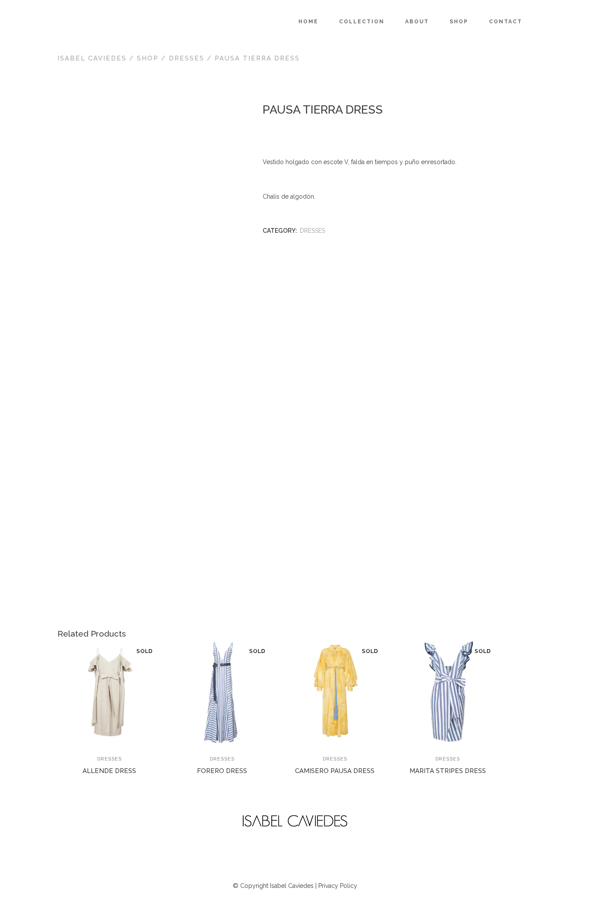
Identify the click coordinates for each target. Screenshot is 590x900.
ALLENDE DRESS (109, 771)
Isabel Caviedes (92, 58)
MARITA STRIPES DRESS (447, 771)
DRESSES (186, 58)
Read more (84, 775)
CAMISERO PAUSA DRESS (334, 771)
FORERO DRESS (222, 771)
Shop (148, 58)
